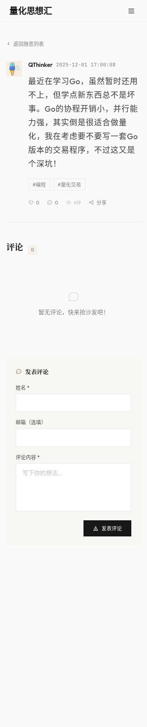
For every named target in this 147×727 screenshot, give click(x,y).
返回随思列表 (28, 43)
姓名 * (22, 387)
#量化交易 (69, 184)
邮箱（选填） (31, 422)
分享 (101, 202)
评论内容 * (28, 457)
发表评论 (112, 528)
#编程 (39, 184)
